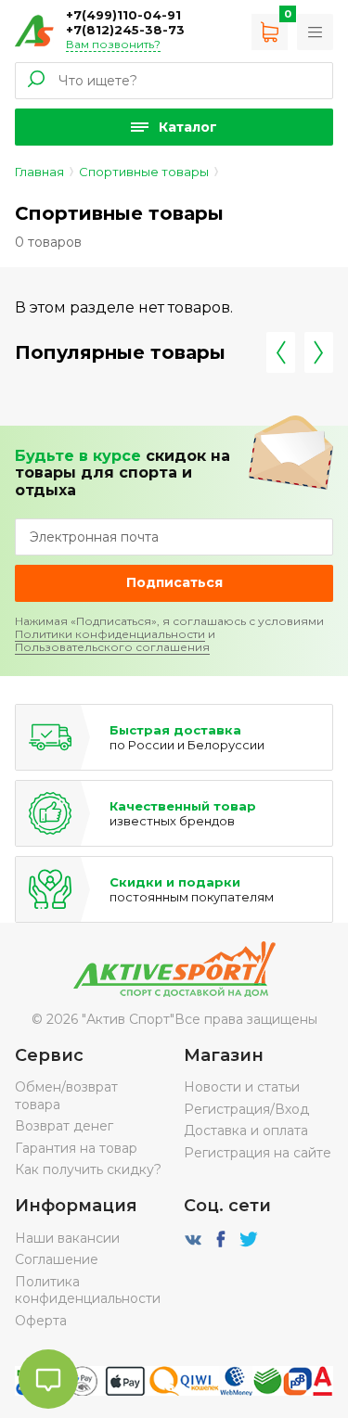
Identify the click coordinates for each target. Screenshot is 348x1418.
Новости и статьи (242, 1087)
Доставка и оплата (246, 1130)
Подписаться (174, 582)
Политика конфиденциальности (88, 1290)
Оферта (41, 1320)
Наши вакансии (67, 1238)
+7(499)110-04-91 (123, 14)
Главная (39, 171)
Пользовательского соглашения (112, 647)
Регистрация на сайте (257, 1152)
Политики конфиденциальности (110, 634)
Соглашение (56, 1259)
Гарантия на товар (76, 1148)
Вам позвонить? (113, 44)
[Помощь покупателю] (315, 32)
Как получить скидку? (88, 1169)
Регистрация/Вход (246, 1109)
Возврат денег (64, 1126)
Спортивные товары (144, 171)
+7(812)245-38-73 (125, 29)
